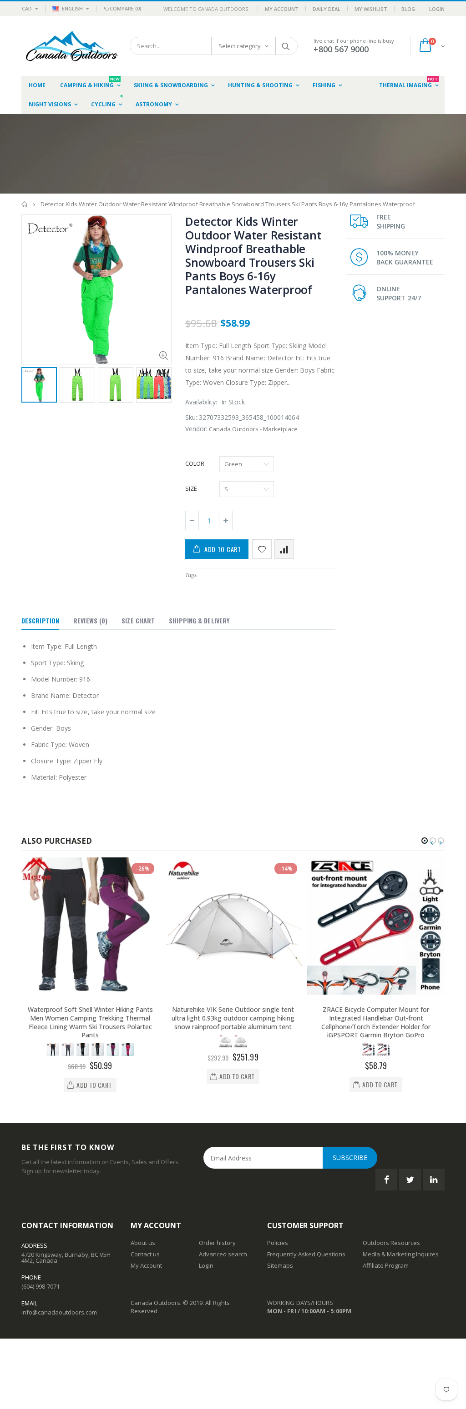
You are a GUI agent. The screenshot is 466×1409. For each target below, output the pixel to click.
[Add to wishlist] (262, 549)
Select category (239, 46)
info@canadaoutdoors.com (59, 1312)
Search (286, 46)
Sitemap (278, 1265)
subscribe (350, 1157)
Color (194, 463)
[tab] (40, 621)
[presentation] (31, 386)
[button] (424, 840)
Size (191, 488)
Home (24, 204)
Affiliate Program (386, 1265)
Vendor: (196, 428)
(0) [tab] (90, 620)
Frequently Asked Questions (306, 1254)
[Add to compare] (284, 549)
